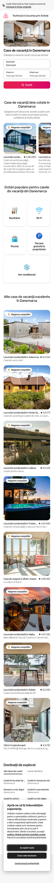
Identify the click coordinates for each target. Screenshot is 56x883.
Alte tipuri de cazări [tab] (13, 771)
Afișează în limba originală (18, 7)
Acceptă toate (27, 847)
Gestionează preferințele (27, 863)
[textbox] (15, 75)
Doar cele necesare (26, 855)
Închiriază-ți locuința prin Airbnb (30, 15)
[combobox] (27, 65)
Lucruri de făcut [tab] (35, 771)
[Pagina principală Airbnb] (6, 15)
